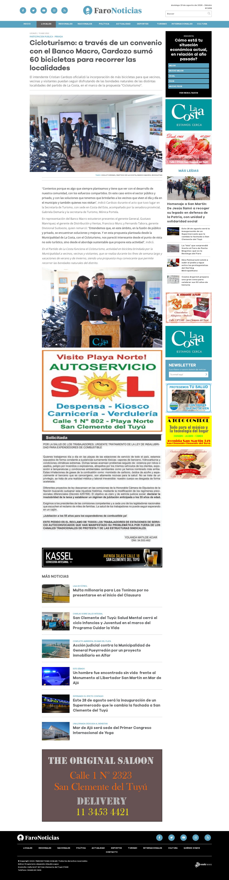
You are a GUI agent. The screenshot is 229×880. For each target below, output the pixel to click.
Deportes (142, 24)
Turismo (162, 24)
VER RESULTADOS (188, 93)
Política (104, 24)
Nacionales (85, 24)
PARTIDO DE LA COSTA (126, 175)
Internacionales (181, 24)
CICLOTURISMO (108, 175)
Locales (46, 24)
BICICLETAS (157, 175)
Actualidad (123, 24)
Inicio (27, 24)
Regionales (65, 24)
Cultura (202, 24)
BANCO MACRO (144, 175)
